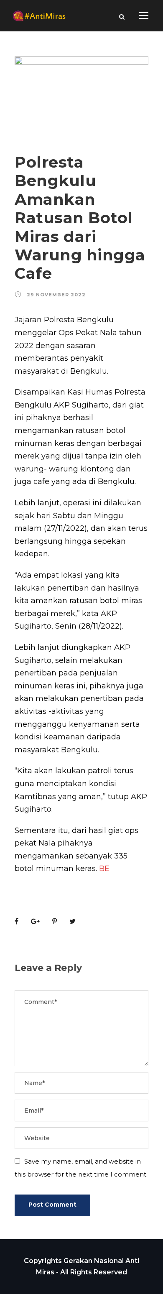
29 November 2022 (56, 295)
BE (104, 868)
